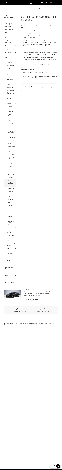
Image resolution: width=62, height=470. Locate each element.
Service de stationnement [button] (10, 252)
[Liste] (46, 2)
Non (49, 87)
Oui (40, 87)
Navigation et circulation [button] (8, 56)
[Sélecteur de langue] (42, 2)
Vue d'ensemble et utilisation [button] (9, 36)
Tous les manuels (8, 8)
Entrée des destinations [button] (9, 99)
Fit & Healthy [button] (8, 52)
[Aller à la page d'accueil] (31, 2)
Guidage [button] (8, 227)
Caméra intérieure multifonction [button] (9, 41)
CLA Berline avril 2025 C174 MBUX (21, 8)
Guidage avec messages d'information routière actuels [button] (10, 233)
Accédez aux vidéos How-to (32, 299)
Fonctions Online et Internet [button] (9, 268)
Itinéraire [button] (9, 103)
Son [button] (6, 279)
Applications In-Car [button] (9, 263)
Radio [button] (6, 275)
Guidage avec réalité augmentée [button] (11, 244)
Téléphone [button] (7, 260)
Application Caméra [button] (9, 282)
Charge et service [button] (9, 49)
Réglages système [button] (9, 45)
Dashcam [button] (9, 257)
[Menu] (6, 2)
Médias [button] (6, 272)
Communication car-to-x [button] (10, 239)
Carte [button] (8, 248)
